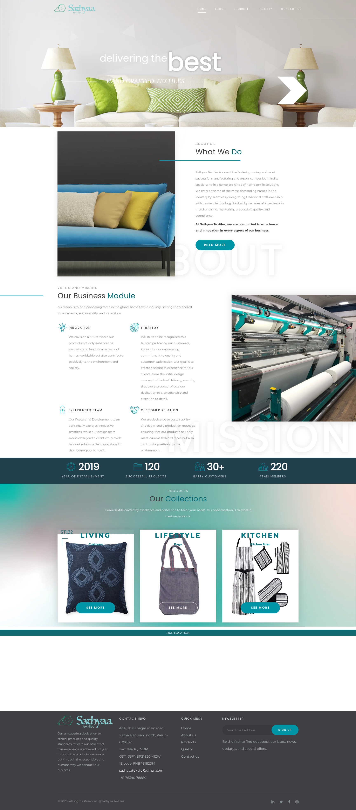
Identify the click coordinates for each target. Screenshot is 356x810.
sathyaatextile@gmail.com (141, 770)
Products (242, 9)
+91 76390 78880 (132, 778)
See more (95, 608)
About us (188, 735)
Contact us (291, 9)
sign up (285, 730)
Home (202, 9)
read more (215, 245)
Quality (266, 9)
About (220, 9)
